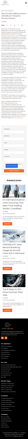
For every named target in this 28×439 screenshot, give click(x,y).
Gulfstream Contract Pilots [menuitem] (7, 383)
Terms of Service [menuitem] (5, 427)
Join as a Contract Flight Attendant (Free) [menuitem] (11, 367)
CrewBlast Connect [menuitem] (6, 419)
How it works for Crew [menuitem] (6, 373)
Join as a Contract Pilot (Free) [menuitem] (8, 365)
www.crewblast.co (18, 117)
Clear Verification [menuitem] (5, 352)
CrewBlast (4, 21)
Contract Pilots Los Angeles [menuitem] (7, 402)
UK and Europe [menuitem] (5, 408)
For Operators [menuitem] (6, 343)
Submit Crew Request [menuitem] (6, 346)
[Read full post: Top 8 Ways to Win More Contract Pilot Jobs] (14, 280)
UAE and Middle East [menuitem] (6, 410)
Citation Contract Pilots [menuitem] (6, 387)
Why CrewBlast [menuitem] (5, 356)
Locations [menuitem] (4, 396)
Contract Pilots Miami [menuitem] (6, 400)
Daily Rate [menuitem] (3, 377)
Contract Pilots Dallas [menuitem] (6, 404)
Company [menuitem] (4, 414)
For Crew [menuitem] (4, 362)
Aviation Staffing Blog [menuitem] (6, 421)
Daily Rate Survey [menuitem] (5, 354)
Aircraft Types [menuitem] (6, 381)
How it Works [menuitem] (4, 358)
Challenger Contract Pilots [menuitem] (7, 385)
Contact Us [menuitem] (4, 423)
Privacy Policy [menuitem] (4, 425)
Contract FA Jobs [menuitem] (5, 371)
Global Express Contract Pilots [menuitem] (8, 391)
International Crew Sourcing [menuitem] (8, 406)
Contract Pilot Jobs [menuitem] (5, 369)
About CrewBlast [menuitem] (5, 417)
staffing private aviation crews (10, 35)
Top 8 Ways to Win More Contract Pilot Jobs (13, 292)
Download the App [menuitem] (5, 375)
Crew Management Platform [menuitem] (8, 350)
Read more (7, 223)
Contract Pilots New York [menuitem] (7, 398)
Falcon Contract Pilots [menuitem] (6, 389)
